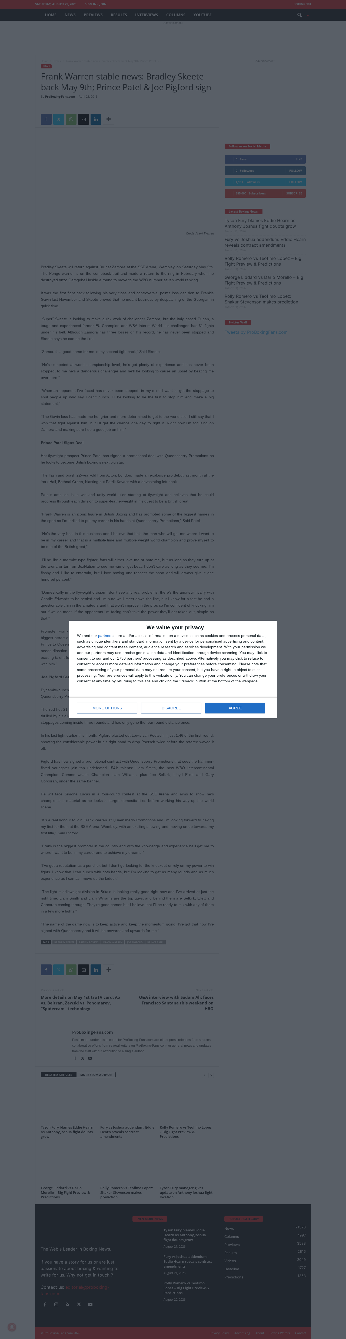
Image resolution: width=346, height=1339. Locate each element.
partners (105, 635)
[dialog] (173, 669)
